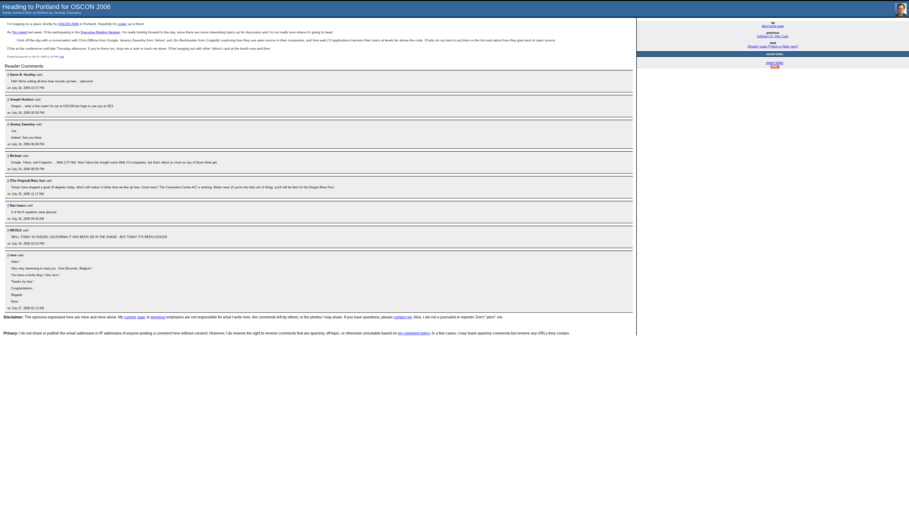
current (130, 317)
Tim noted (19, 32)
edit (62, 56)
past (141, 317)
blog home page (773, 26)
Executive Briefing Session (100, 32)
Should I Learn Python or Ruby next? (773, 46)
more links (774, 63)
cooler (122, 24)
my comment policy (414, 333)
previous (158, 317)
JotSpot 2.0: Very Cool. (773, 36)
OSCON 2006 (68, 24)
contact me (403, 317)
